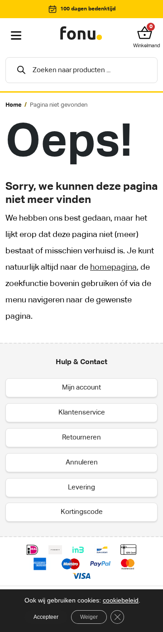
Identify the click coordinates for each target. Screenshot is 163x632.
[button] (147, 33)
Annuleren (82, 462)
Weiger (89, 617)
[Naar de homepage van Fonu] (81, 33)
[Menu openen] (16, 36)
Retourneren (81, 437)
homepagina (113, 267)
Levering (81, 487)
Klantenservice (81, 412)
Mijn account (81, 387)
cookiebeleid (121, 600)
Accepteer (46, 617)
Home (13, 105)
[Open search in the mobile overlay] (81, 70)
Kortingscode (82, 512)
